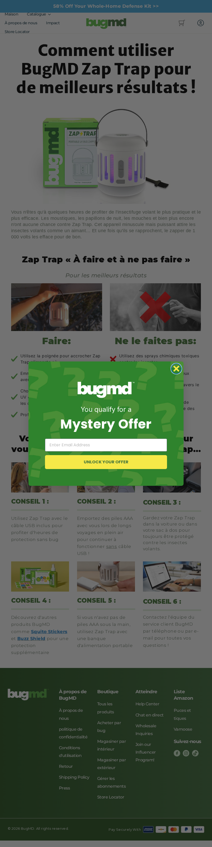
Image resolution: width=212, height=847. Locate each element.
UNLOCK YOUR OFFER (106, 462)
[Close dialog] (176, 369)
